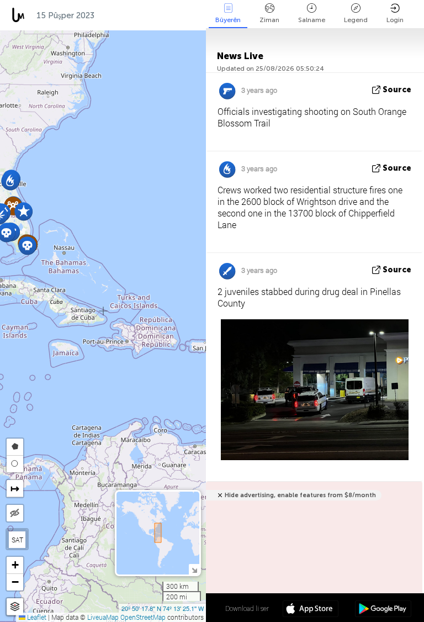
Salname (311, 20)
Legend (356, 20)
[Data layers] (15, 606)
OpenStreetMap (143, 617)
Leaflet (35, 617)
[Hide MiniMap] (194, 569)
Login (395, 20)
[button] (27, 245)
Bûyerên (228, 20)
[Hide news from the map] (15, 513)
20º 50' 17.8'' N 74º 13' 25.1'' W (162, 608)
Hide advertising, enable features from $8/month (300, 495)
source (397, 89)
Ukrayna (179, 15)
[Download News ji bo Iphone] (310, 609)
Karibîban (125, 15)
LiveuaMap (103, 617)
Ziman (269, 20)
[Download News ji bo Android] (383, 609)
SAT (17, 539)
